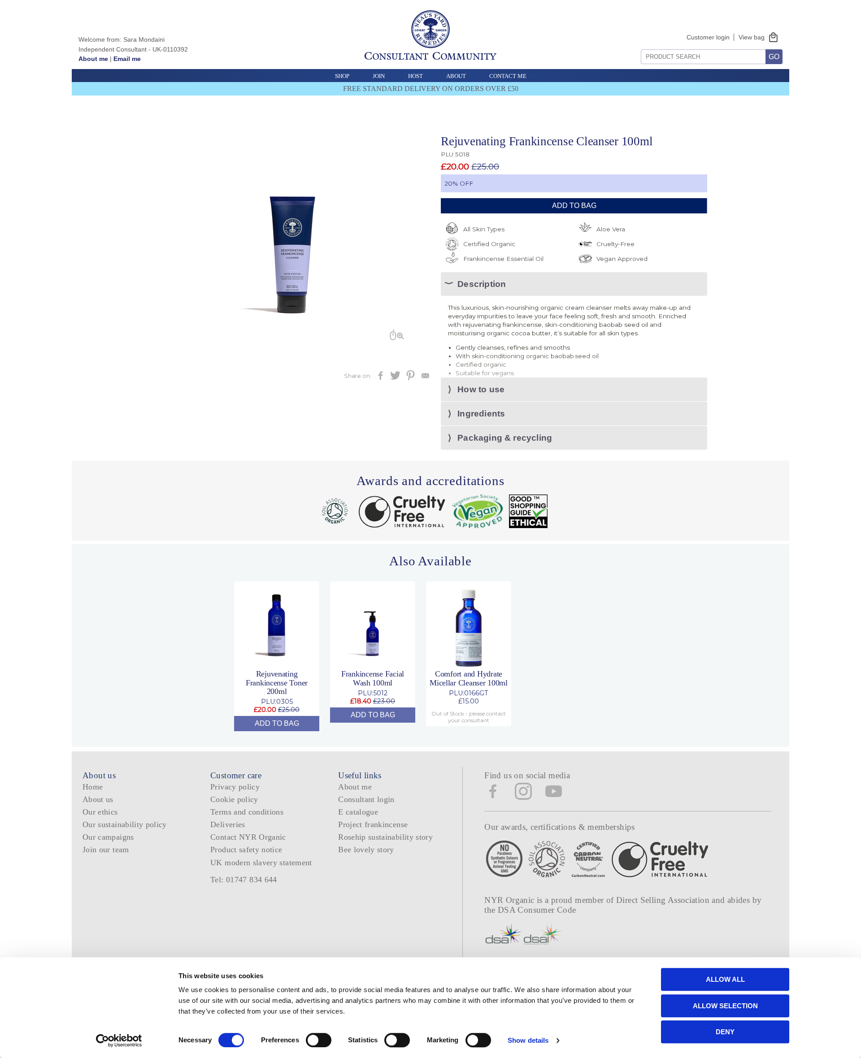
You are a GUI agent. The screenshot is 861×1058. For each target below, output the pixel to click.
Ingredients (481, 413)
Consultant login (366, 799)
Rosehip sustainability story (385, 837)
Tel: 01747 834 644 (243, 879)
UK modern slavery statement (261, 862)
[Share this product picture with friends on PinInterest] (410, 378)
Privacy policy (235, 786)
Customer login (708, 37)
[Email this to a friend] (425, 378)
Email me (127, 58)
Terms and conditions (246, 811)
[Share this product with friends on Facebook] (380, 378)
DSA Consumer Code (537, 910)
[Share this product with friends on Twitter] (395, 378)
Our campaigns (108, 837)
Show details (528, 1040)
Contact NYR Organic (248, 837)
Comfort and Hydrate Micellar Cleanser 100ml (469, 678)
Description (481, 284)
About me (93, 58)
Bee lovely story (366, 849)
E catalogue (358, 811)
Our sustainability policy (125, 824)
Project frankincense (373, 824)
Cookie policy (234, 799)
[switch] (318, 1040)
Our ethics (100, 811)
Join (379, 76)
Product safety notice (246, 849)
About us (98, 799)
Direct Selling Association (664, 900)
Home (93, 786)
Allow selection (725, 1006)
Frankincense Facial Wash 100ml (372, 678)
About (456, 76)
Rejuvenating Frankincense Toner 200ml (277, 682)
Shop (342, 76)
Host (415, 76)
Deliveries (227, 824)
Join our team (106, 849)
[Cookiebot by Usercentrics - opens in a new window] (119, 1040)
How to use (480, 389)
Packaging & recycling (504, 437)
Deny (725, 1032)
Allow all (725, 979)
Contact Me (507, 76)
